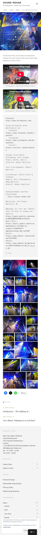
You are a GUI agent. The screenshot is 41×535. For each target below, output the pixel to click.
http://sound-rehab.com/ (19, 197)
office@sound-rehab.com (12, 448)
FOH (6, 510)
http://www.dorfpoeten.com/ (19, 121)
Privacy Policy (8, 487)
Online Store (7, 464)
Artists (17, 10)
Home (5, 10)
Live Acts (7, 514)
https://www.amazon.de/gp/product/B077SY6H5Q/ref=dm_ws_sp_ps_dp (20, 245)
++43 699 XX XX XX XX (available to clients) (19, 446)
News (11, 10)
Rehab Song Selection (11, 491)
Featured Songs (9, 480)
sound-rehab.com (21, 39)
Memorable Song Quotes (12, 483)
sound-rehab (12, 2)
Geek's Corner (8, 468)
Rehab (6, 518)
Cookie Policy (7, 527)
